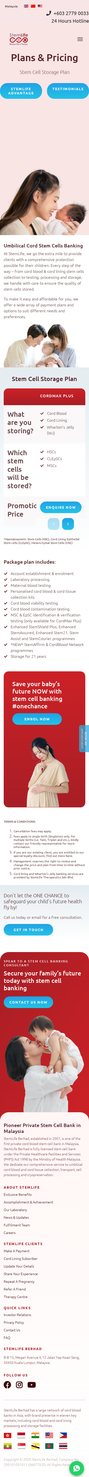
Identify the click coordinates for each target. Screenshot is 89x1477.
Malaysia (11, 6)
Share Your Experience (21, 1273)
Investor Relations (17, 1314)
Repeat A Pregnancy (19, 1281)
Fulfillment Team (17, 1224)
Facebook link (7, 1385)
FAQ (7, 1337)
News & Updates (16, 1217)
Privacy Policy (14, 1322)
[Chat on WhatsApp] (76, 1468)
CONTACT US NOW (28, 1002)
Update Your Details (19, 1266)
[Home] (18, 39)
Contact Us (12, 1329)
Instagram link (19, 1385)
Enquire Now (61, 507)
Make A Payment (16, 1250)
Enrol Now (37, 719)
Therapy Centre (16, 1296)
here (69, 856)
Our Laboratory (15, 1209)
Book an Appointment (84, 738)
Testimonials (68, 89)
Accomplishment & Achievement (28, 1201)
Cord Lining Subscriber (21, 1258)
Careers (10, 1232)
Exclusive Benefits (18, 1194)
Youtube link (31, 1385)
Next (68, 524)
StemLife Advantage (21, 91)
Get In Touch (29, 929)
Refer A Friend (15, 1288)
